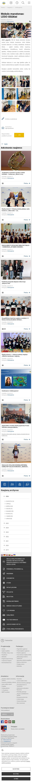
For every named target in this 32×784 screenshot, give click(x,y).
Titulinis (3, 7)
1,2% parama (10, 610)
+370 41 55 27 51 (7, 739)
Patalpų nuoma (11, 587)
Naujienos (10, 7)
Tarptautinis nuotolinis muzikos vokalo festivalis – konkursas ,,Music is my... (13, 173)
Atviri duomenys (21, 703)
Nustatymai (16, 769)
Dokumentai (10, 578)
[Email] (13, 721)
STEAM (8, 583)
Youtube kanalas (12, 619)
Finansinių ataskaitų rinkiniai (9, 682)
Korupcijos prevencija (22, 697)
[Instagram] (9, 721)
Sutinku (16, 778)
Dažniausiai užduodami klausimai (22, 689)
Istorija (3, 649)
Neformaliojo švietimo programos (22, 657)
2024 (7, 527)
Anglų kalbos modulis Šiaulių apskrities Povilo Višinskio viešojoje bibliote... (15, 426)
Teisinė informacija (21, 701)
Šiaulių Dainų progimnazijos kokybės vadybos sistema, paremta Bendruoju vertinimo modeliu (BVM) (16, 561)
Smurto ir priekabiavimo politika (22, 694)
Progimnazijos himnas (7, 658)
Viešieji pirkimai (5, 688)
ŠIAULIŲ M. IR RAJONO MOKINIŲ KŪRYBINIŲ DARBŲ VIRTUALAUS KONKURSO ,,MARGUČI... (15, 465)
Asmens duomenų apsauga (24, 682)
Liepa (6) (8, 503)
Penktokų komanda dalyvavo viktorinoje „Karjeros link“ (14, 282)
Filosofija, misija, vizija (7, 652)
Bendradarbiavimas (6, 662)
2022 (7, 536)
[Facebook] (2, 721)
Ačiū (18, 135)
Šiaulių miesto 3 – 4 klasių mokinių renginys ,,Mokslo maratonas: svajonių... (15, 355)
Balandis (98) (9, 511)
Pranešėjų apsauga (21, 691)
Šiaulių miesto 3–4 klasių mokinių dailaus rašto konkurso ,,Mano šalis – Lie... (16, 209)
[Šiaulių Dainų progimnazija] (4, 2)
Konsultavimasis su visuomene (22, 685)
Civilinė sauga (20, 699)
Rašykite (4, 714)
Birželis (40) (9, 506)
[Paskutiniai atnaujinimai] (17, 2)
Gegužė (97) (9, 508)
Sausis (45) (9, 518)
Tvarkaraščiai (8, 640)
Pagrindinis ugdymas (22, 649)
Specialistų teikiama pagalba (24, 660)
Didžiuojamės (18, 7)
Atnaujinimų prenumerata (15, 629)
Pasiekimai (9, 573)
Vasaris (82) (9, 516)
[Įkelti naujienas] (11, 2)
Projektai (9, 592)
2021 (7, 541)
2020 (7, 545)
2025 (7, 523)
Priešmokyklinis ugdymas (23, 651)
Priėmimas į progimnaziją (14, 569)
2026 (7, 496)
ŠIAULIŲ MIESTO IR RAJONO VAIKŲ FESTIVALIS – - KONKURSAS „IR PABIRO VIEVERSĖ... (16, 246)
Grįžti (5, 144)
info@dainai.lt (7, 741)
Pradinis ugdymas (21, 652)
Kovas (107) (9, 513)
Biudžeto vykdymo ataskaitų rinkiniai (9, 679)
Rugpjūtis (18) (10, 501)
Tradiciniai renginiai (6, 660)
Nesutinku (16, 774)
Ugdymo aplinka (6, 651)
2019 (7, 550)
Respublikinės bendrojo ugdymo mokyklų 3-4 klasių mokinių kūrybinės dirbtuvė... (15, 318)
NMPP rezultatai (6, 692)
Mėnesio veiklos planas (14, 606)
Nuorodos (19, 678)
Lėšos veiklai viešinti (7, 684)
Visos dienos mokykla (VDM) (24, 654)
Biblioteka (9, 596)
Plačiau (26, 183)
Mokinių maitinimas (12, 601)
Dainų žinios (10, 615)
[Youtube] (6, 721)
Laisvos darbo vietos (13, 624)
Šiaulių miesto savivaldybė (17, 729)
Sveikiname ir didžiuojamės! (10, 391)
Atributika (4, 656)
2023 (7, 532)
